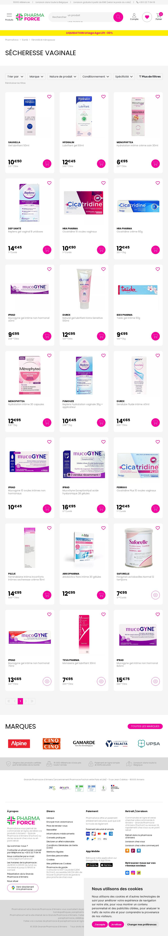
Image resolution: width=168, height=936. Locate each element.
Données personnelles (57, 855)
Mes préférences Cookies (59, 863)
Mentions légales (55, 851)
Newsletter (52, 829)
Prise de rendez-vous (57, 826)
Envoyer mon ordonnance (60, 822)
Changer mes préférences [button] (142, 924)
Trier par (13, 76)
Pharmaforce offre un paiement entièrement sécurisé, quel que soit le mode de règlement (103, 820)
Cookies (51, 859)
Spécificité (122, 76)
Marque (34, 76)
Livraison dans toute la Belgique (52, 2)
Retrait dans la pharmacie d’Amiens (138, 836)
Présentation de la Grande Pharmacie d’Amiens (20, 875)
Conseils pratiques (56, 837)
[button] (9, 17)
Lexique (50, 818)
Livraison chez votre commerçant (142, 845)
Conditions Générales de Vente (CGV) (62, 846)
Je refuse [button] (116, 924)
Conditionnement (94, 76)
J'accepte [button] (99, 924)
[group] (19, 744)
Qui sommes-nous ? (17, 846)
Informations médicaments (60, 833)
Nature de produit (61, 76)
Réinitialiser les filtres (15, 83)
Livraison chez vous (135, 841)
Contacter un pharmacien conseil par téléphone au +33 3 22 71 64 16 (24, 851)
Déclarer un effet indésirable (60, 841)
